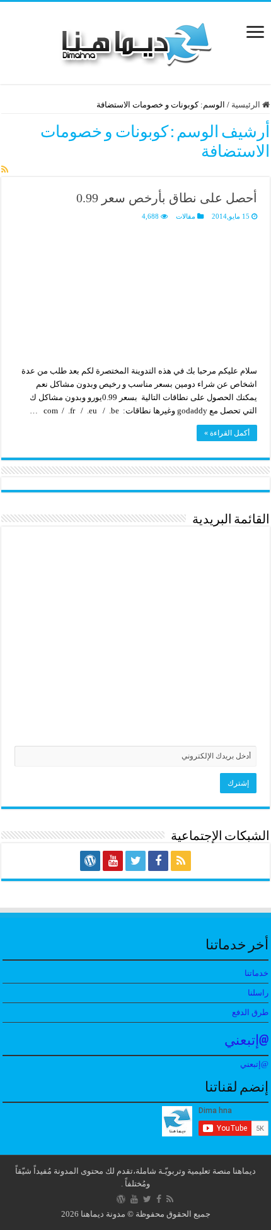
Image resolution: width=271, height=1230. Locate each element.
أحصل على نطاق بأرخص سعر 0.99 (166, 198)
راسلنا (258, 992)
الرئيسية (246, 104)
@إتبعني (246, 1041)
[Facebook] (158, 861)
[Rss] (181, 861)
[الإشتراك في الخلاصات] (4, 170)
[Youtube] (113, 861)
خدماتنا (256, 973)
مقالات (185, 216)
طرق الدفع (250, 1012)
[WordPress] (90, 861)
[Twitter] (135, 861)
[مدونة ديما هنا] (135, 40)
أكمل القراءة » (227, 433)
